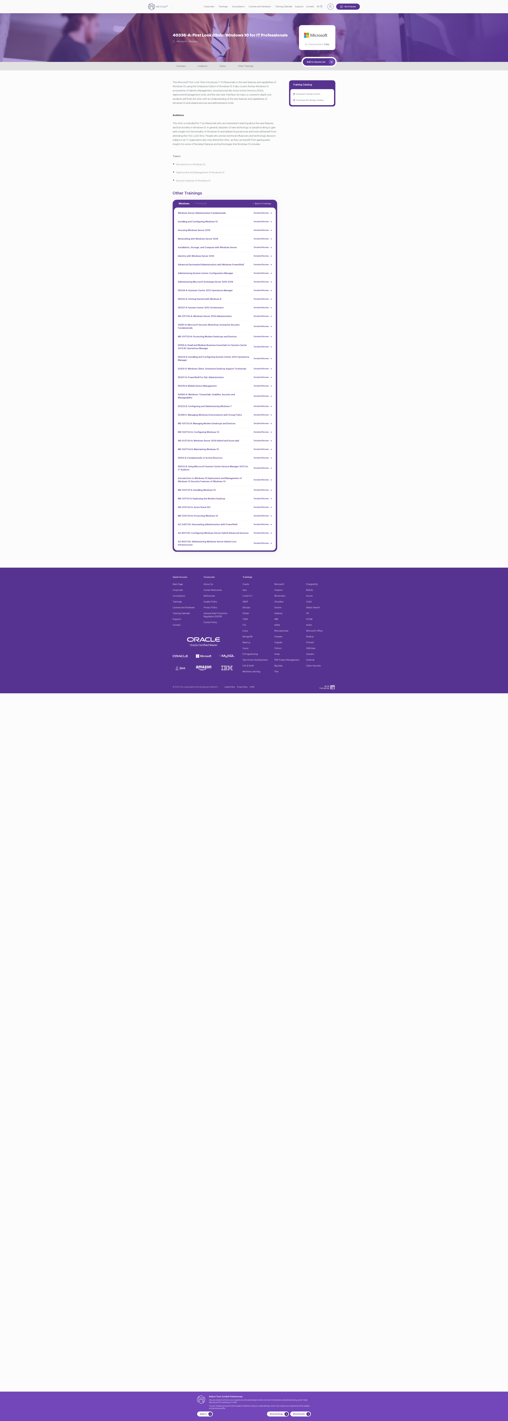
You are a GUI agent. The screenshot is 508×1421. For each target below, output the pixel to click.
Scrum (309, 596)
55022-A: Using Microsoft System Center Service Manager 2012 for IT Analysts (213, 468)
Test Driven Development (255, 660)
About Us (208, 584)
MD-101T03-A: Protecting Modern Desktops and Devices (207, 337)
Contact (310, 7)
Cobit (309, 602)
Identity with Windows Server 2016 (196, 256)
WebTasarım (324, 687)
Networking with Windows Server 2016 (198, 239)
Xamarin (310, 654)
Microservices (281, 631)
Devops (246, 608)
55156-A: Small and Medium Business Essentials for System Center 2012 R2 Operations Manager (212, 346)
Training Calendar (283, 7)
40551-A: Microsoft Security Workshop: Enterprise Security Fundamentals (209, 326)
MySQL (309, 590)
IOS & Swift (248, 666)
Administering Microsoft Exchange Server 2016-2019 (205, 282)
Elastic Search (313, 608)
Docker (278, 608)
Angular (278, 642)
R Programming (250, 654)
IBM (276, 619)
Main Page (178, 584)
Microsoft (182, 41)
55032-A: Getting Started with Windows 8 (199, 299)
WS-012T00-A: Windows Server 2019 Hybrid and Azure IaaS (208, 441)
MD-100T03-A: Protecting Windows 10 (198, 516)
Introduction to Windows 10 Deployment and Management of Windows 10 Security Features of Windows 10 (210, 480)
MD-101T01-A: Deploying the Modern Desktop (201, 499)
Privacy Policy (210, 608)
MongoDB (247, 637)
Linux (245, 631)
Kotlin (309, 625)
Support (299, 7)
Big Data (278, 666)
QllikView (310, 648)
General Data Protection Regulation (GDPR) (215, 615)
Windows (193, 41)
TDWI (245, 619)
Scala (277, 654)
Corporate (209, 7)
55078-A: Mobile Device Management (197, 386)
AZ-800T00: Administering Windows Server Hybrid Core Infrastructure (207, 543)
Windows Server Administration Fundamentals (202, 213)
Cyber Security (313, 666)
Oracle (245, 584)
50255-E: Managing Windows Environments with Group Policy (210, 415)
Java (244, 590)
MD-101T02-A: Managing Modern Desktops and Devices (206, 424)
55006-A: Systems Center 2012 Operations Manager (205, 290)
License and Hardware (260, 7)
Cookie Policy (210, 622)
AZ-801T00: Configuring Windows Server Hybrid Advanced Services (213, 533)
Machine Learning (251, 672)
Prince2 (310, 642)
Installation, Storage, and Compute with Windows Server (207, 247)
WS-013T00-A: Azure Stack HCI (194, 507)
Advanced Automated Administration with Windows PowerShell (211, 265)
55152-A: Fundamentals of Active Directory (200, 458)
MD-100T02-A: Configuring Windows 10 (198, 432)
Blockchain (279, 596)
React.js (246, 642)
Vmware (278, 637)
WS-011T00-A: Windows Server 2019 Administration (205, 316)
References (209, 596)
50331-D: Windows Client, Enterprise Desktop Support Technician (212, 369)
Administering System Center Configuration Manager (205, 273)
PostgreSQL (312, 584)
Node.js (310, 637)
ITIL (244, 625)
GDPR (252, 687)
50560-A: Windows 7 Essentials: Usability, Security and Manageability (206, 396)
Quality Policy (210, 602)
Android (310, 660)
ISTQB (309, 619)
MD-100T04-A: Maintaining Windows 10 (198, 449)
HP (307, 613)
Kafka (277, 625)
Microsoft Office (314, 631)
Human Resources (213, 590)
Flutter (245, 613)
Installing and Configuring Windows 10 (198, 222)
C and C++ (247, 596)
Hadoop (278, 613)
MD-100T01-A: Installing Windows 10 (197, 490)
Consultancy (238, 7)
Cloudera (278, 602)
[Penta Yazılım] (332, 687)
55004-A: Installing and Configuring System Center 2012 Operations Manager (213, 358)
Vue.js (245, 648)
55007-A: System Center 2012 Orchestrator (201, 308)
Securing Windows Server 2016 (194, 230)
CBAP (245, 602)
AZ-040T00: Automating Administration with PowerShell (207, 524)
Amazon (278, 590)
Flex (276, 672)
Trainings (223, 7)
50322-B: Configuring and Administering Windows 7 (205, 406)
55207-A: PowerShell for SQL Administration (201, 377)
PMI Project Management (286, 660)
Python (278, 648)
